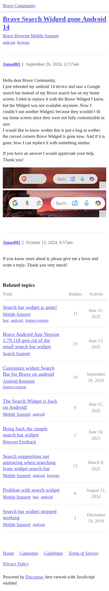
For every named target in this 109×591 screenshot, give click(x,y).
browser (23, 42)
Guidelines (53, 553)
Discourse (34, 577)
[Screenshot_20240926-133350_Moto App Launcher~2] (54, 203)
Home (8, 553)
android (9, 42)
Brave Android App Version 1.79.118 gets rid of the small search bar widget (31, 340)
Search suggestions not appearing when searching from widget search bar (29, 462)
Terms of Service (83, 553)
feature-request (37, 320)
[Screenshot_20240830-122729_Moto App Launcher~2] (54, 178)
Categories (29, 553)
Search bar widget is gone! (30, 307)
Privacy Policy (16, 563)
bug (6, 320)
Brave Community (19, 5)
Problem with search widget (31, 490)
